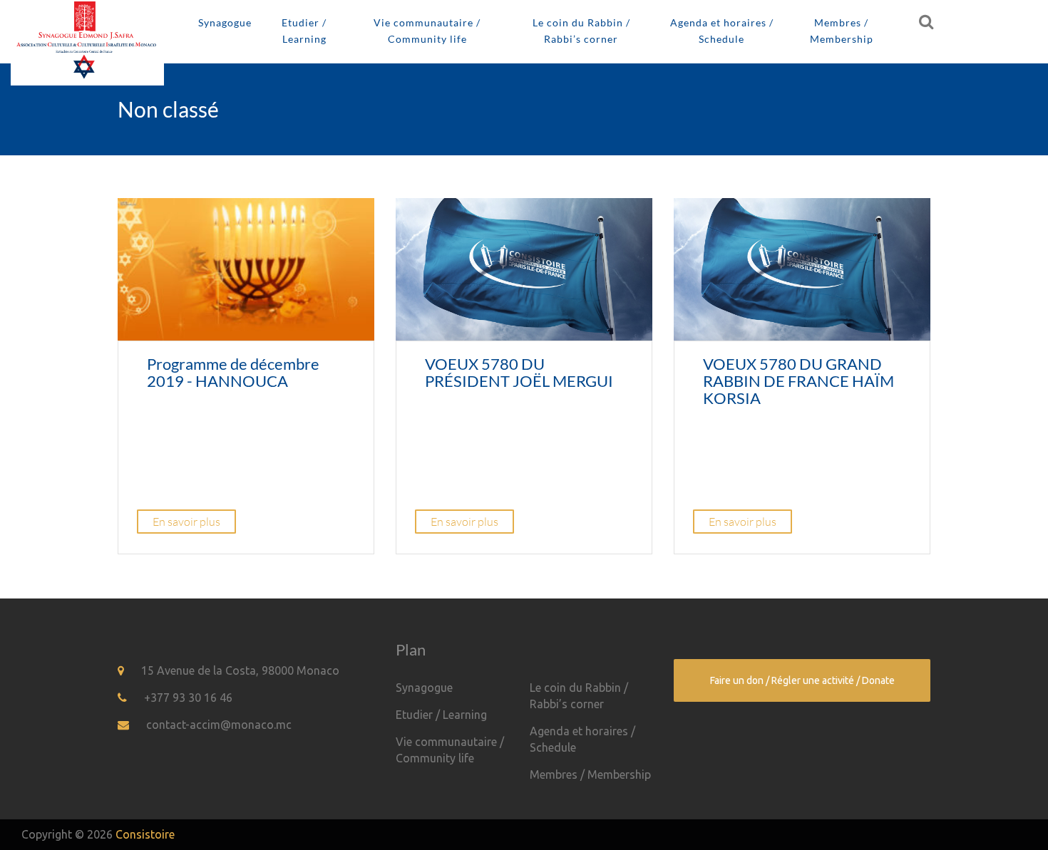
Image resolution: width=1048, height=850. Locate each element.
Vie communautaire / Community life (427, 30)
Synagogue (225, 22)
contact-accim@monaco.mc (219, 724)
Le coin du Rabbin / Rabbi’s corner (581, 30)
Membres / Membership (841, 30)
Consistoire (145, 834)
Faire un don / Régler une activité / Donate (802, 680)
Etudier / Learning (304, 30)
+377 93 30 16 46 (188, 697)
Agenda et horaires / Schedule (722, 30)
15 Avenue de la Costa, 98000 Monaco (240, 670)
